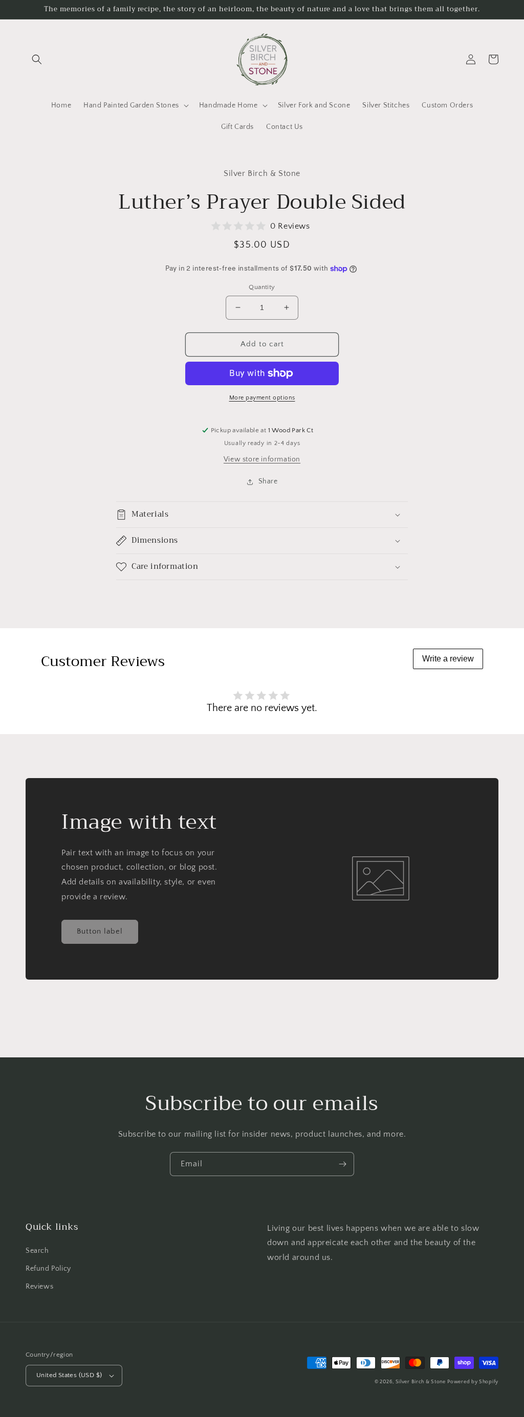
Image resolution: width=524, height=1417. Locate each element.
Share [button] (268, 481)
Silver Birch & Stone (421, 1382)
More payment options (262, 397)
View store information (262, 459)
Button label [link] (100, 931)
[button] (37, 59)
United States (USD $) (69, 1375)
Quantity (262, 287)
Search (37, 1251)
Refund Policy (48, 1269)
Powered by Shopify (472, 1382)
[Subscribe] (342, 1164)
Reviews (39, 1286)
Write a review (448, 658)
